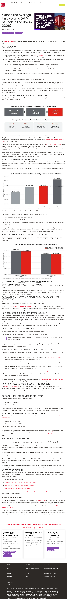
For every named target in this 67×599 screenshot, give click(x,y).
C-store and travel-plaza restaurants (22, 306)
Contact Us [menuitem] (9, 576)
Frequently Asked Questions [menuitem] (32, 568)
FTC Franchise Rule (38, 55)
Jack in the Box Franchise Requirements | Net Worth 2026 (55, 533)
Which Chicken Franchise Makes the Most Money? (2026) (10, 533)
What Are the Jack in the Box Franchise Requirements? (19, 485)
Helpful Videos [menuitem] (10, 571)
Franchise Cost (19, 32)
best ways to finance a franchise (45, 432)
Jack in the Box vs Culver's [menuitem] (50, 573)
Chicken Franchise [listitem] (8, 556)
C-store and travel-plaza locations (31, 66)
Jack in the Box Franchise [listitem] (9, 551)
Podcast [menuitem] (9, 573)
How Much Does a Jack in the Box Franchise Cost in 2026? (20, 482)
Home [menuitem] (8, 568)
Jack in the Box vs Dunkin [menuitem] (50, 576)
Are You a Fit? (18, 3)
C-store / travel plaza (44, 371)
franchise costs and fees (53, 357)
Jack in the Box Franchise (8, 32)
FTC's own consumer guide (53, 144)
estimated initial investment (12, 386)
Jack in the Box (41, 500)
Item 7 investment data (13, 75)
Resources (18, 7)
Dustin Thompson (9, 41)
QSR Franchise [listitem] (7, 553)
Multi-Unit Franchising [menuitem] (30, 571)
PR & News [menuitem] (27, 573)
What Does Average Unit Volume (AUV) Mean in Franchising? (33, 533)
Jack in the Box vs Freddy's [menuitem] (50, 571)
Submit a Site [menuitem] (28, 576)
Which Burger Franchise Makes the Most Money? (18, 488)
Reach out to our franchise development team (37, 492)
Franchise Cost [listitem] (50, 550)
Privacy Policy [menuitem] (10, 582)
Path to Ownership (45, 3)
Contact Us (26, 7)
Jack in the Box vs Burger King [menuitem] (51, 568)
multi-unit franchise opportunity (55, 434)
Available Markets (34, 3)
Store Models (10, 7)
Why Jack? (10, 3)
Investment (25, 3)
